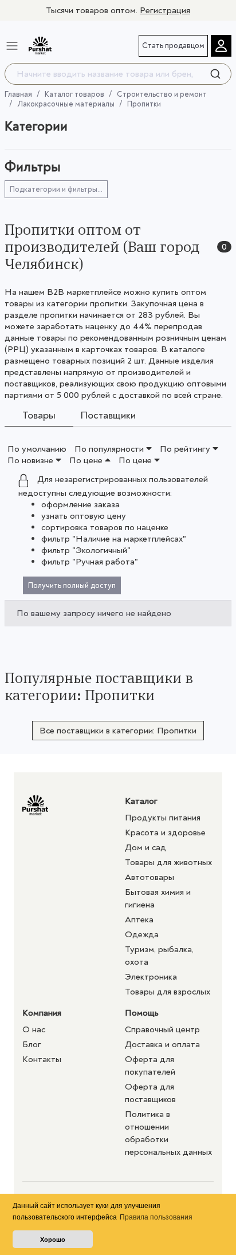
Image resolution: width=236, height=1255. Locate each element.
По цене (87, 460)
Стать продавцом (173, 45)
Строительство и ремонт (162, 94)
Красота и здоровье (165, 832)
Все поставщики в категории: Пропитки (118, 730)
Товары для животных (168, 862)
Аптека (139, 919)
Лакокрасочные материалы (66, 104)
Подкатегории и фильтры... (56, 189)
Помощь (142, 1013)
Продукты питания (162, 817)
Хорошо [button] (52, 1239)
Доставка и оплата (162, 1044)
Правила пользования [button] (156, 1217)
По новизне (31, 460)
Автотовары (149, 877)
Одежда (142, 934)
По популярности (110, 449)
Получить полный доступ (72, 585)
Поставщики (108, 416)
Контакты (41, 1059)
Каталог (141, 801)
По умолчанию (36, 449)
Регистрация (165, 10)
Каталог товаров (74, 94)
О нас (33, 1029)
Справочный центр (162, 1029)
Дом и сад (145, 847)
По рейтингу (186, 449)
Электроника (151, 976)
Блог (31, 1044)
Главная (18, 94)
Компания (41, 1013)
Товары (39, 416)
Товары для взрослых (167, 991)
